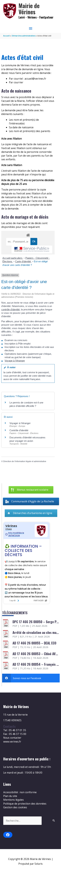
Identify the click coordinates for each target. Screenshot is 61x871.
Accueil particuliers (12, 258)
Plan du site (10, 796)
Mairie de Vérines (29, 8)
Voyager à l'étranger (20, 423)
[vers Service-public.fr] (32, 250)
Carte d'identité (23, 261)
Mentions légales (13, 799)
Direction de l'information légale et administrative (24, 461)
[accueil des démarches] (28, 234)
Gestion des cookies (15, 807)
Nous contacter (12, 737)
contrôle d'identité (10, 309)
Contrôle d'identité (18, 430)
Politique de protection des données (24, 803)
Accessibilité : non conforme (20, 792)
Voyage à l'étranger (15, 360)
